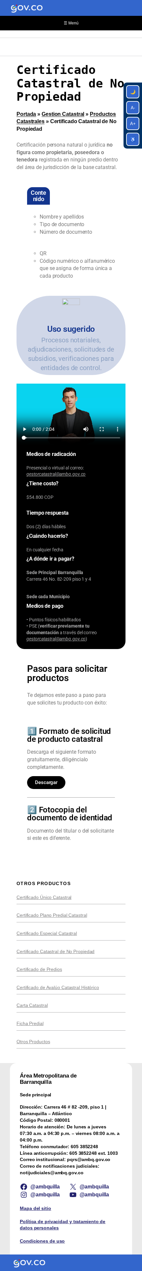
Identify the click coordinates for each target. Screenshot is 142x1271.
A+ (133, 123)
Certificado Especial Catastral (47, 933)
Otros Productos (33, 1041)
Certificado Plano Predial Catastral (52, 915)
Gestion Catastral (63, 114)
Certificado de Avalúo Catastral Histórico (58, 987)
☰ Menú (71, 23)
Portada (26, 114)
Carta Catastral (32, 1005)
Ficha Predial (30, 1023)
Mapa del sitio (35, 1208)
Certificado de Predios (39, 969)
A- (133, 107)
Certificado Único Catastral (44, 897)
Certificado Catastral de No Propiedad (55, 951)
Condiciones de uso (42, 1241)
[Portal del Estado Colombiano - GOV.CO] (27, 8)
